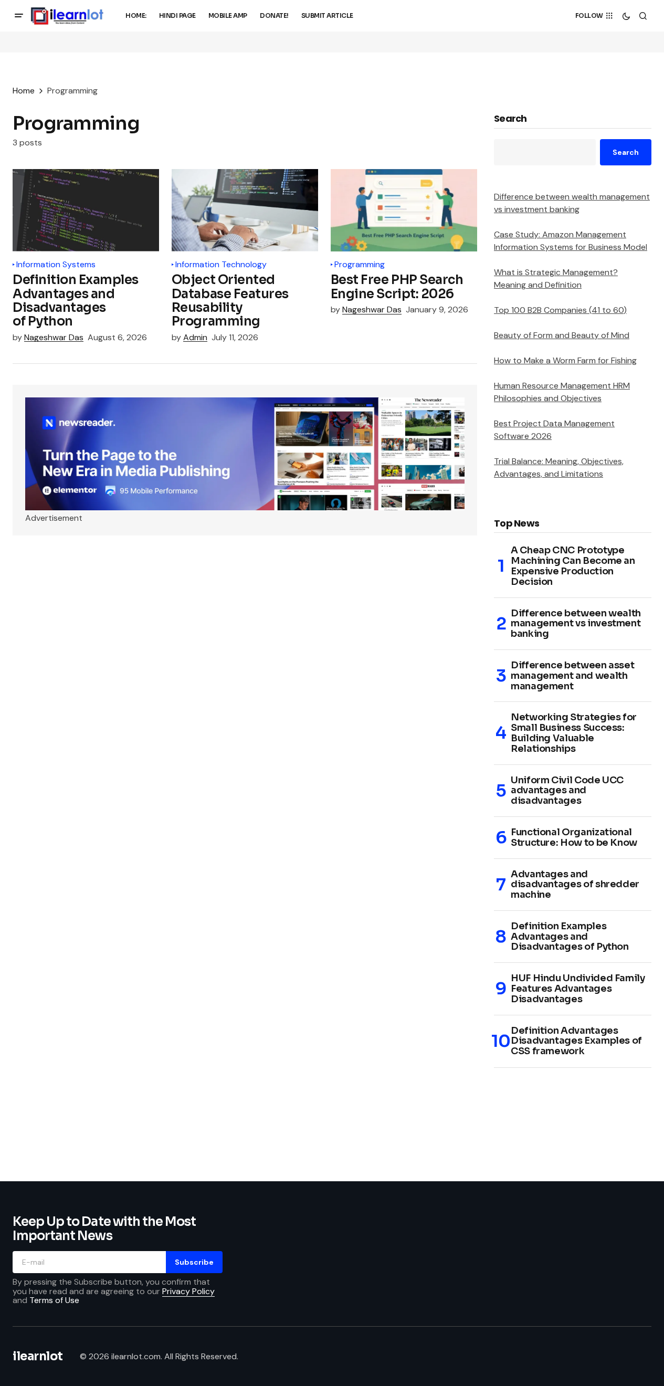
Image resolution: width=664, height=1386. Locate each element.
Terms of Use (54, 1300)
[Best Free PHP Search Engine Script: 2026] (404, 210)
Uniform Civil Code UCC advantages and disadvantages (567, 790)
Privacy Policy (188, 1291)
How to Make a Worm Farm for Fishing (565, 360)
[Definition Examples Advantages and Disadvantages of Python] (86, 210)
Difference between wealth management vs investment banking (576, 623)
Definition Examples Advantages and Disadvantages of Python (570, 936)
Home (24, 90)
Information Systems (56, 264)
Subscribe (194, 1262)
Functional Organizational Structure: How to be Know (574, 837)
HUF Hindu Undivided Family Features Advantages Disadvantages (578, 988)
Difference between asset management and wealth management (572, 675)
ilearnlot (38, 1356)
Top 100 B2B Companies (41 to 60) (560, 310)
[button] (19, 15)
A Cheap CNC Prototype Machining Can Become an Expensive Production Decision (573, 566)
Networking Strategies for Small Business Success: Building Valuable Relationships (574, 733)
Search (510, 119)
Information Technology (221, 264)
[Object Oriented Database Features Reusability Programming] (245, 210)
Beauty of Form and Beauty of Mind (561, 335)
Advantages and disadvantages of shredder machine (575, 884)
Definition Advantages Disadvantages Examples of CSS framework (576, 1041)
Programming (359, 264)
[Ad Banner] (245, 454)
